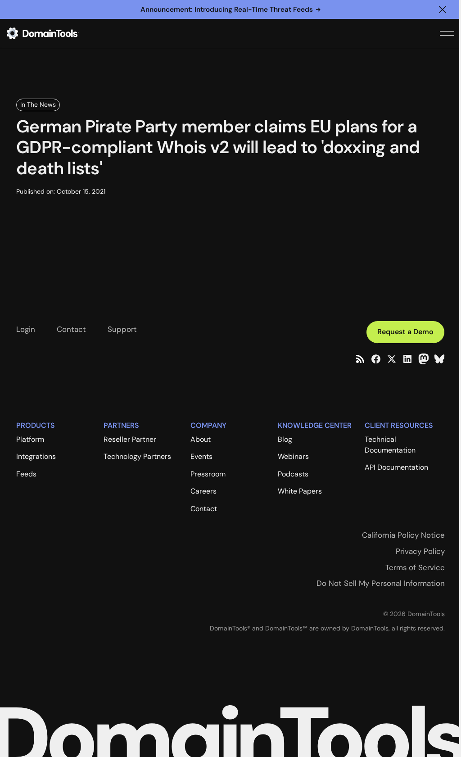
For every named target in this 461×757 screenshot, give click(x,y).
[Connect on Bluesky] (439, 359)
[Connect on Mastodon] (423, 359)
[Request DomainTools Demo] (405, 332)
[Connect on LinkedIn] (407, 359)
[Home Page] (57, 33)
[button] (442, 9)
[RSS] (360, 359)
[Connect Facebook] (376, 359)
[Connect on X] (391, 359)
